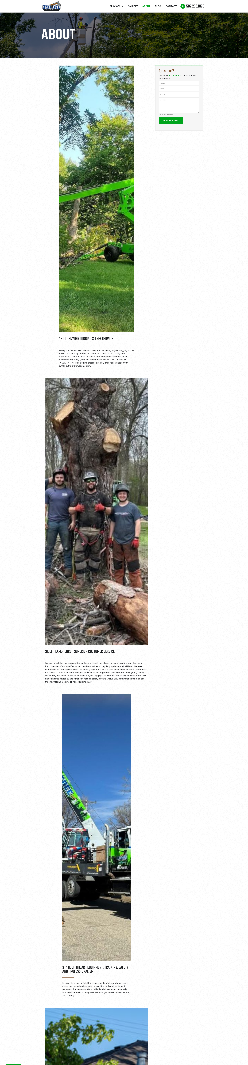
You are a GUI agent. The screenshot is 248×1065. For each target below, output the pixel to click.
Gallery (133, 6)
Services (115, 6)
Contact (171, 6)
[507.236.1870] (182, 6)
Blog (158, 6)
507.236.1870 (195, 6)
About (146, 6)
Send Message (171, 121)
